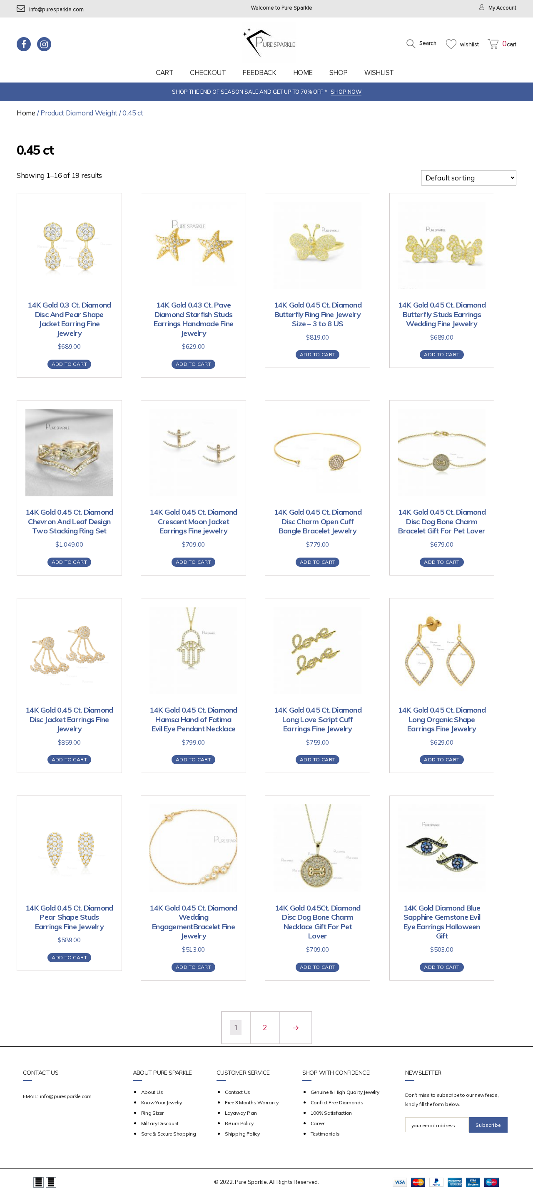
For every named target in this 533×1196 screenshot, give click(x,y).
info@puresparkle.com (56, 10)
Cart (164, 72)
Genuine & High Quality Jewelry (345, 1092)
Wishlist (379, 72)
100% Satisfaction (331, 1113)
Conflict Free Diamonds (337, 1102)
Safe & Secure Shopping (168, 1134)
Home (303, 72)
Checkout (208, 72)
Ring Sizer (152, 1113)
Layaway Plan (241, 1113)
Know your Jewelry (161, 1102)
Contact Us (237, 1092)
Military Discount (160, 1123)
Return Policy (239, 1123)
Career (318, 1123)
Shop (338, 72)
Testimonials (325, 1134)
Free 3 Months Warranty (252, 1102)
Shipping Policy (242, 1134)
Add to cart (69, 364)
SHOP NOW (346, 91)
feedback (259, 72)
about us (152, 1092)
